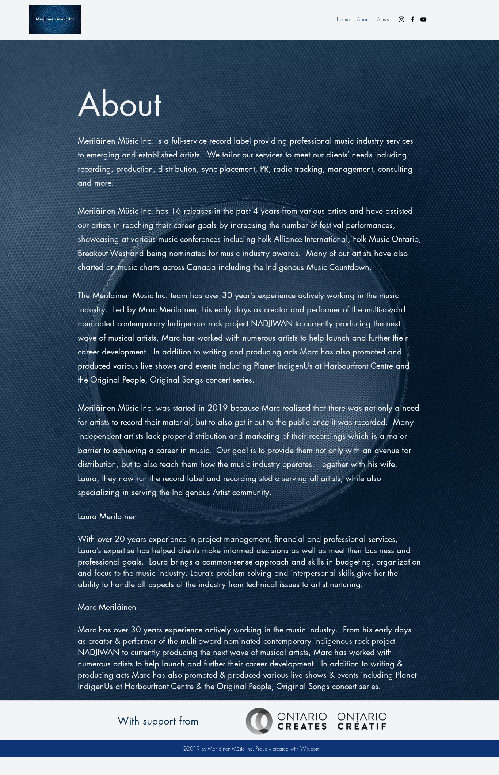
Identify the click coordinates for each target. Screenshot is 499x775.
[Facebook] (412, 19)
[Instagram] (401, 19)
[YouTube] (423, 19)
